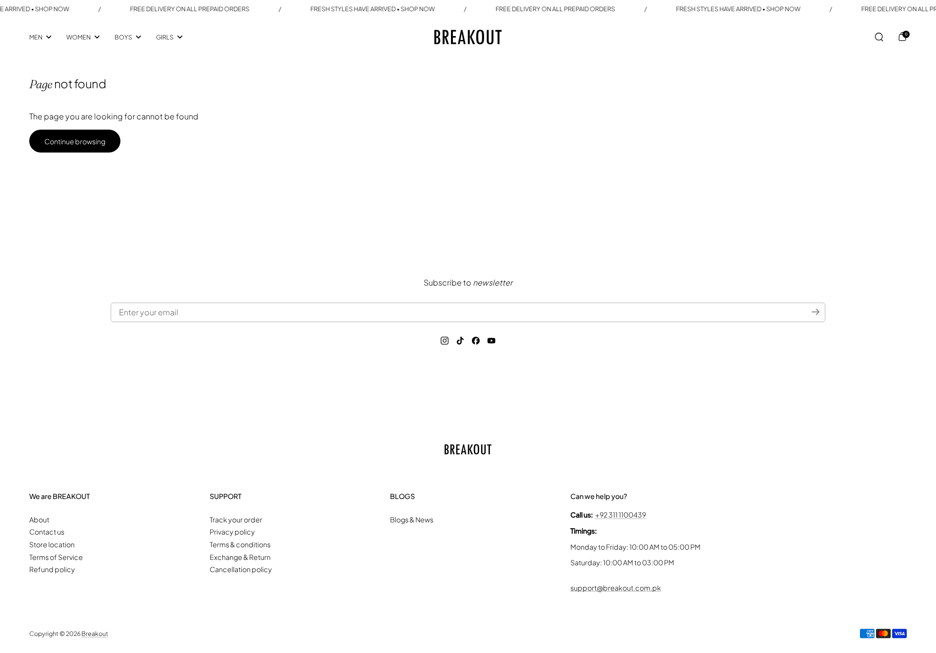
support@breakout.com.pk (615, 587)
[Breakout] (468, 37)
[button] (879, 37)
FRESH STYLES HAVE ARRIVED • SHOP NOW (361, 9)
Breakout (94, 633)
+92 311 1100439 (620, 514)
